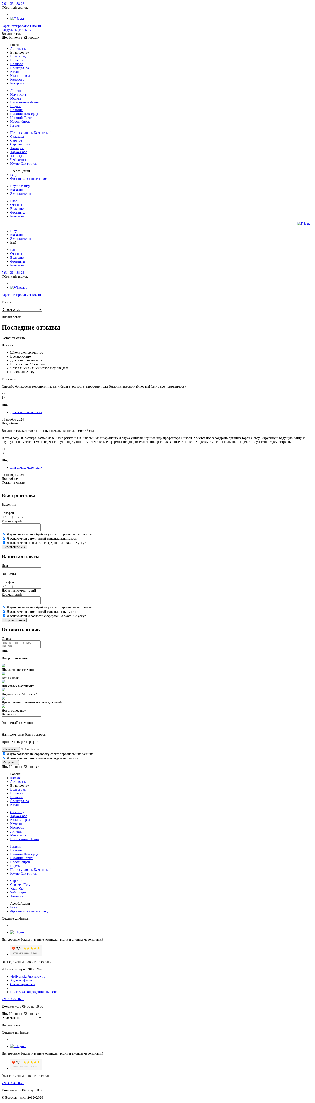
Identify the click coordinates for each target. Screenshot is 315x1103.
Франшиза (18, 212)
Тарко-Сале (18, 152)
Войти (36, 26)
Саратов (16, 140)
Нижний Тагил (21, 117)
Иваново (16, 64)
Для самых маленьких (26, 412)
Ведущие (17, 208)
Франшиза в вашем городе (29, 178)
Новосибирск (20, 121)
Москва (15, 98)
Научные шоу (20, 186)
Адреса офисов (21, 980)
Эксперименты (21, 193)
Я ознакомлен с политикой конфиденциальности (42, 538)
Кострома (17, 83)
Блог (13, 201)
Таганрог (17, 148)
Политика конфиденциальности (33, 992)
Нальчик (16, 110)
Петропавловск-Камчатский (31, 132)
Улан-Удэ (17, 156)
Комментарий (12, 521)
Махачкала (18, 94)
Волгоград (18, 56)
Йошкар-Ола (19, 68)
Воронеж (17, 60)
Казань (15, 72)
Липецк (16, 90)
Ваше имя (9, 504)
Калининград (20, 75)
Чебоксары (18, 159)
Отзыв (6, 638)
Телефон (8, 513)
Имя (5, 565)
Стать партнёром (22, 984)
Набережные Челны (24, 102)
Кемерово (17, 79)
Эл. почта (9, 574)
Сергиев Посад (21, 144)
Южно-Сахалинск (23, 163)
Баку (13, 175)
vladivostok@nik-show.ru (27, 976)
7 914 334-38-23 (13, 3)
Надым (15, 106)
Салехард (17, 136)
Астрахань (18, 48)
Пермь (15, 125)
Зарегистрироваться (16, 26)
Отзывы (16, 205)
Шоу (13, 231)
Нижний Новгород (24, 114)
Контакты (17, 216)
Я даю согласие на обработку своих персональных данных (50, 534)
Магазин (16, 190)
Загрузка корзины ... (16, 30)
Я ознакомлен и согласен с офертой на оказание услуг (46, 543)
